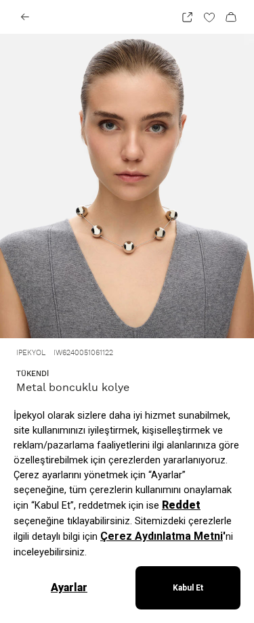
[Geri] (25, 17)
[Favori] (209, 17)
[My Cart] (231, 17)
